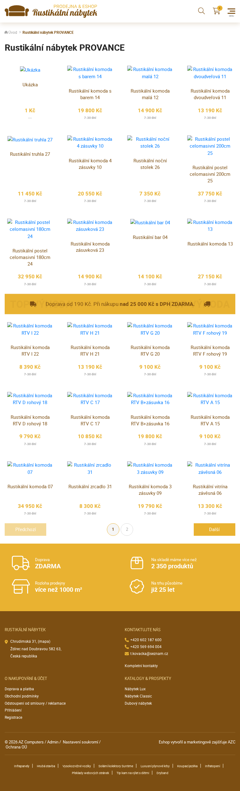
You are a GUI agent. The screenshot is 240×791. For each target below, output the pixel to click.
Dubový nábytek (138, 703)
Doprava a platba (19, 689)
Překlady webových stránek (90, 773)
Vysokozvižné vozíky (76, 766)
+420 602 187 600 (146, 640)
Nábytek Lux (135, 689)
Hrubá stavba (46, 766)
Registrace (13, 717)
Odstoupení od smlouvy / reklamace (35, 703)
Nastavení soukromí (80, 742)
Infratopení (212, 766)
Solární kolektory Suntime (115, 766)
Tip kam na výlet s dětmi (133, 773)
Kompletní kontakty (141, 665)
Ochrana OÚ (16, 747)
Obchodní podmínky (22, 696)
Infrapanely (21, 766)
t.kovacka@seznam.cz (149, 654)
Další (214, 529)
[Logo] (51, 11)
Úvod (12, 32)
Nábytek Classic (138, 696)
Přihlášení (13, 710)
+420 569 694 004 (146, 647)
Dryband (162, 773)
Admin (52, 742)
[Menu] (231, 11)
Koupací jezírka (187, 766)
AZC (231, 742)
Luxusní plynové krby (155, 766)
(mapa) (44, 641)
